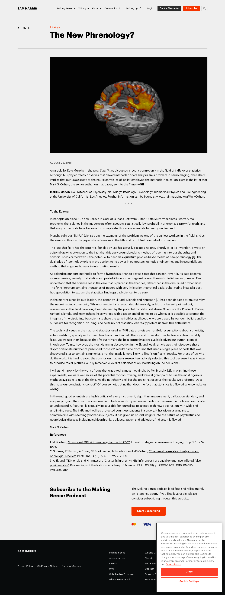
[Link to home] (27, 8)
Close (189, 572)
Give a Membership (120, 579)
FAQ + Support (153, 563)
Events (113, 563)
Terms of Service (71, 566)
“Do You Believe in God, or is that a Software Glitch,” (112, 219)
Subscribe (191, 8)
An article (56, 170)
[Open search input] (204, 8)
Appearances (117, 558)
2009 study (79, 180)
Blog (111, 569)
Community (110, 8)
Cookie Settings (189, 581)
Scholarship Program (121, 574)
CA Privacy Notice (47, 566)
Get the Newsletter (169, 8)
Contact (149, 569)
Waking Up (132, 8)
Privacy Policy (25, 566)
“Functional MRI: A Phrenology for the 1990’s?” (99, 442)
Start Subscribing (148, 511)
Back (26, 28)
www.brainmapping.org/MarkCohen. (180, 196)
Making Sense (64, 8)
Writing (82, 8)
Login (150, 8)
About (95, 8)
